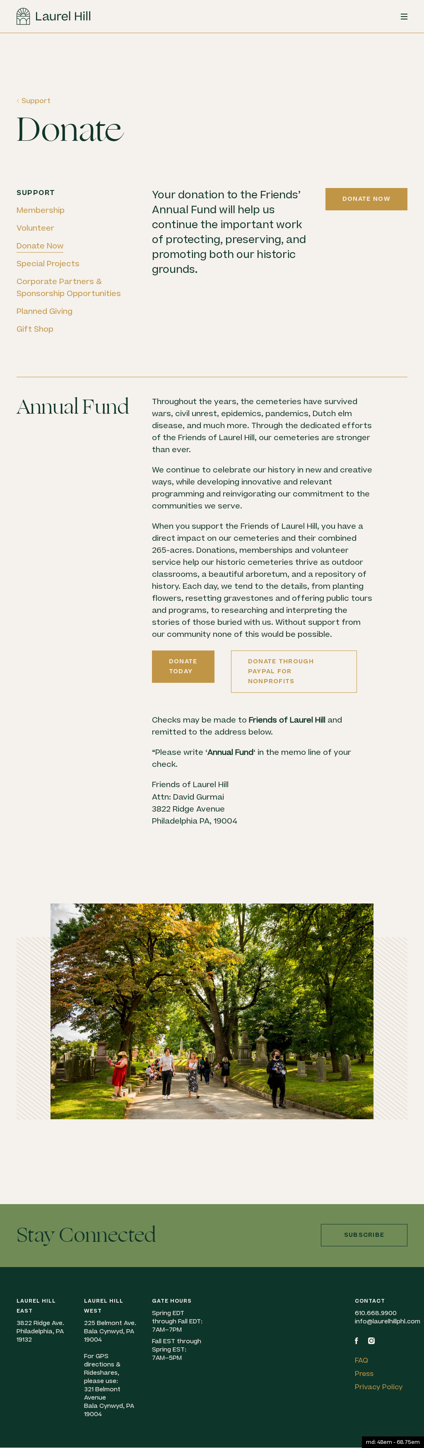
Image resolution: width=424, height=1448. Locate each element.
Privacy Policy (379, 1387)
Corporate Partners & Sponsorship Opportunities (69, 287)
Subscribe (364, 1235)
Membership (41, 210)
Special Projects (48, 264)
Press (364, 1374)
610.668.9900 (376, 1313)
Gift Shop (35, 329)
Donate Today (183, 666)
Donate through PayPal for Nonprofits (281, 671)
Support (36, 101)
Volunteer (35, 228)
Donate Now (40, 246)
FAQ (361, 1361)
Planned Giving (44, 311)
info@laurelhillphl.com (387, 1321)
